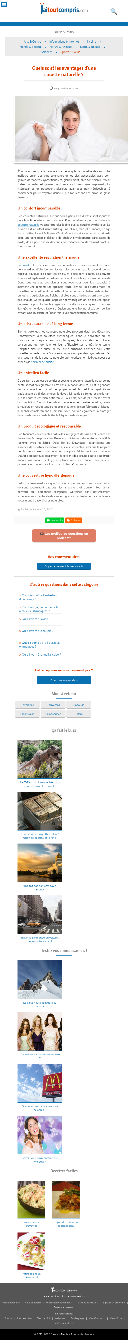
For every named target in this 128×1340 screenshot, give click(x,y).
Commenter (56, 520)
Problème (75, 520)
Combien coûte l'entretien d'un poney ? (38, 597)
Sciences (46, 52)
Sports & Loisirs (70, 52)
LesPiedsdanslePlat (64, 1322)
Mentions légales (11, 1302)
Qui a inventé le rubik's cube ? (41, 654)
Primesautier (53, 714)
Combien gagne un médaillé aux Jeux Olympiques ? (38, 609)
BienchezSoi (43, 1318)
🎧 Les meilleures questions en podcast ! (64, 535)
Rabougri (78, 705)
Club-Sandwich (97, 1318)
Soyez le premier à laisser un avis (64, 566)
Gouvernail (53, 705)
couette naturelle (28, 225)
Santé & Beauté (90, 47)
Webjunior (60, 1318)
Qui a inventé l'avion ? (36, 619)
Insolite (91, 41)
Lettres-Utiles (24, 1318)
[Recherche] (114, 11)
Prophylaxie (27, 714)
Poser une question (64, 1307)
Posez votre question (64, 680)
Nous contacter (33, 1302)
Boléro (79, 714)
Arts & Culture (32, 41)
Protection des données (59, 1302)
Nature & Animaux (61, 47)
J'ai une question (64, 32)
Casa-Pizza (116, 1318)
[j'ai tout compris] (64, 8)
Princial (8, 1318)
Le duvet (23, 265)
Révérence (27, 705)
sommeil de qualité (42, 362)
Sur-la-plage (77, 1318)
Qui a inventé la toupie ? (38, 631)
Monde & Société (31, 47)
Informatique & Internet (64, 41)
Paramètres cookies (87, 1302)
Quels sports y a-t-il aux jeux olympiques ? (39, 644)
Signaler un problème (114, 1302)
